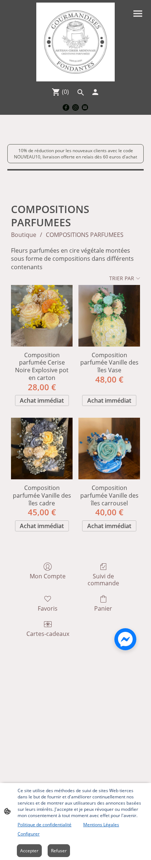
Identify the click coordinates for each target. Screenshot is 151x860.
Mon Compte (48, 576)
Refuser (59, 851)
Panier (103, 608)
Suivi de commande (103, 579)
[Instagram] (75, 107)
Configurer (29, 834)
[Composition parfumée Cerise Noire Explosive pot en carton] (42, 316)
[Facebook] (66, 107)
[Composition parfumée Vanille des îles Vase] (109, 316)
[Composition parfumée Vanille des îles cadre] (42, 448)
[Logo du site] (75, 42)
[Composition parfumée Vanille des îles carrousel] (109, 448)
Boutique (23, 235)
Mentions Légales (101, 824)
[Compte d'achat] (95, 92)
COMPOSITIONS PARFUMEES (85, 235)
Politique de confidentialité (44, 824)
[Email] (85, 107)
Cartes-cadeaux (47, 633)
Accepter (29, 851)
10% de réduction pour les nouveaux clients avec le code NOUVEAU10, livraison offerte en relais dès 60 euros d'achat (75, 153)
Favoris (48, 608)
